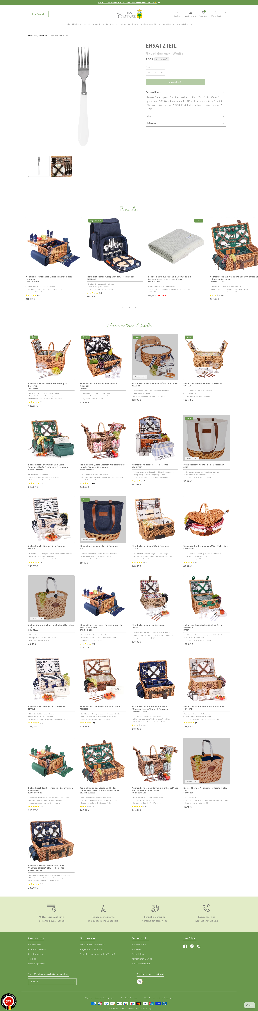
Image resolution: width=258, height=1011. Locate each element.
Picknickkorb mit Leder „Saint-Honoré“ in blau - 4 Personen (51, 277)
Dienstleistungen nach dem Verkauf (97, 954)
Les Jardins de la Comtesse (123, 1009)
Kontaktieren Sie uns (142, 959)
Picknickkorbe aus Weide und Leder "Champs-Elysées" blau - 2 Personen (150, 707)
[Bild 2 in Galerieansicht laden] (61, 166)
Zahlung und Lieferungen (92, 944)
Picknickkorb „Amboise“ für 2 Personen (100, 706)
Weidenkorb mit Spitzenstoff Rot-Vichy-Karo (205, 546)
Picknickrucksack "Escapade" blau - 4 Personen (110, 276)
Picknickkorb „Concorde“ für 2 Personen (203, 706)
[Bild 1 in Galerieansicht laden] (38, 166)
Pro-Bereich (38, 14)
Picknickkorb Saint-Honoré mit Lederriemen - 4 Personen (51, 789)
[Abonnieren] (73, 981)
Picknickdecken (35, 954)
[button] (73, 25)
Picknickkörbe (72, 24)
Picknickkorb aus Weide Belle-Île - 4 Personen (155, 383)
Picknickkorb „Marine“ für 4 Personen (47, 546)
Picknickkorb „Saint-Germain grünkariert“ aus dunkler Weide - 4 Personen (155, 789)
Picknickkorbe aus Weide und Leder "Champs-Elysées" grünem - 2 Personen (48, 466)
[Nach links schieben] (123, 308)
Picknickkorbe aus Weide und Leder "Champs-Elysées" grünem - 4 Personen (100, 789)
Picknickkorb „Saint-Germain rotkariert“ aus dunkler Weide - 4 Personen (102, 466)
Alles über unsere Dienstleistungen (158, 998)
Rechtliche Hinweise (129, 998)
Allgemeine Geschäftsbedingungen (99, 998)
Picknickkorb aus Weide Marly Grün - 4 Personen (202, 626)
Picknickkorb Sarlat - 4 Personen (148, 625)
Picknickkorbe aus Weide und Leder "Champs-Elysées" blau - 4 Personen (46, 866)
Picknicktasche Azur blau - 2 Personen (99, 546)
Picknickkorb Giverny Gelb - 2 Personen (203, 383)
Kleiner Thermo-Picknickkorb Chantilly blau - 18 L (206, 789)
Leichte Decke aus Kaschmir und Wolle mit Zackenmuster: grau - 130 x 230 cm (169, 277)
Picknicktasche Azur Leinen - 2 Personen (203, 465)
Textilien (167, 24)
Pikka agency (146, 1009)
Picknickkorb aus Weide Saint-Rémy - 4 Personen (47, 384)
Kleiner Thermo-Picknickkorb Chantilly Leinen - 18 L (51, 626)
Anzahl (148, 67)
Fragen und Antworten (91, 949)
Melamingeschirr (149, 24)
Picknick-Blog (138, 954)
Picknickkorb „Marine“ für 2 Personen (47, 706)
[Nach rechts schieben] (135, 308)
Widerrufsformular (141, 963)
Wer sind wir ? (139, 944)
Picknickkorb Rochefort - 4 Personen (150, 465)
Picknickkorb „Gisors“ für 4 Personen (150, 546)
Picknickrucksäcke (37, 949)
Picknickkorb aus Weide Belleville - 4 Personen (98, 384)
